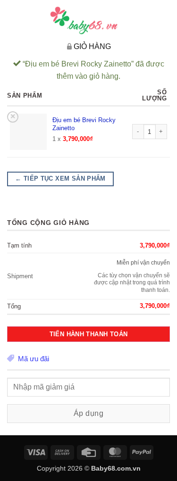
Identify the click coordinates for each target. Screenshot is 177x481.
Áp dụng (88, 413)
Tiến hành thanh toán (89, 334)
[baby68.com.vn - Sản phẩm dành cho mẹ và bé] (89, 20)
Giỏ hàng (92, 46)
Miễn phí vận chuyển (143, 262)
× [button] (13, 116)
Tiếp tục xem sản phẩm (60, 178)
